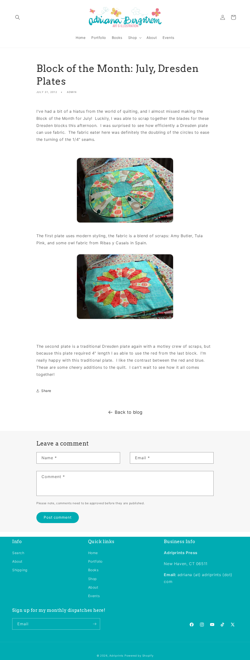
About (17, 561)
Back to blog (129, 412)
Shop (92, 579)
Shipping (20, 570)
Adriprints (116, 655)
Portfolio (95, 561)
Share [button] (46, 391)
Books (93, 570)
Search (18, 553)
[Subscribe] (94, 624)
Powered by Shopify (139, 655)
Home (93, 553)
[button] (17, 17)
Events (94, 596)
